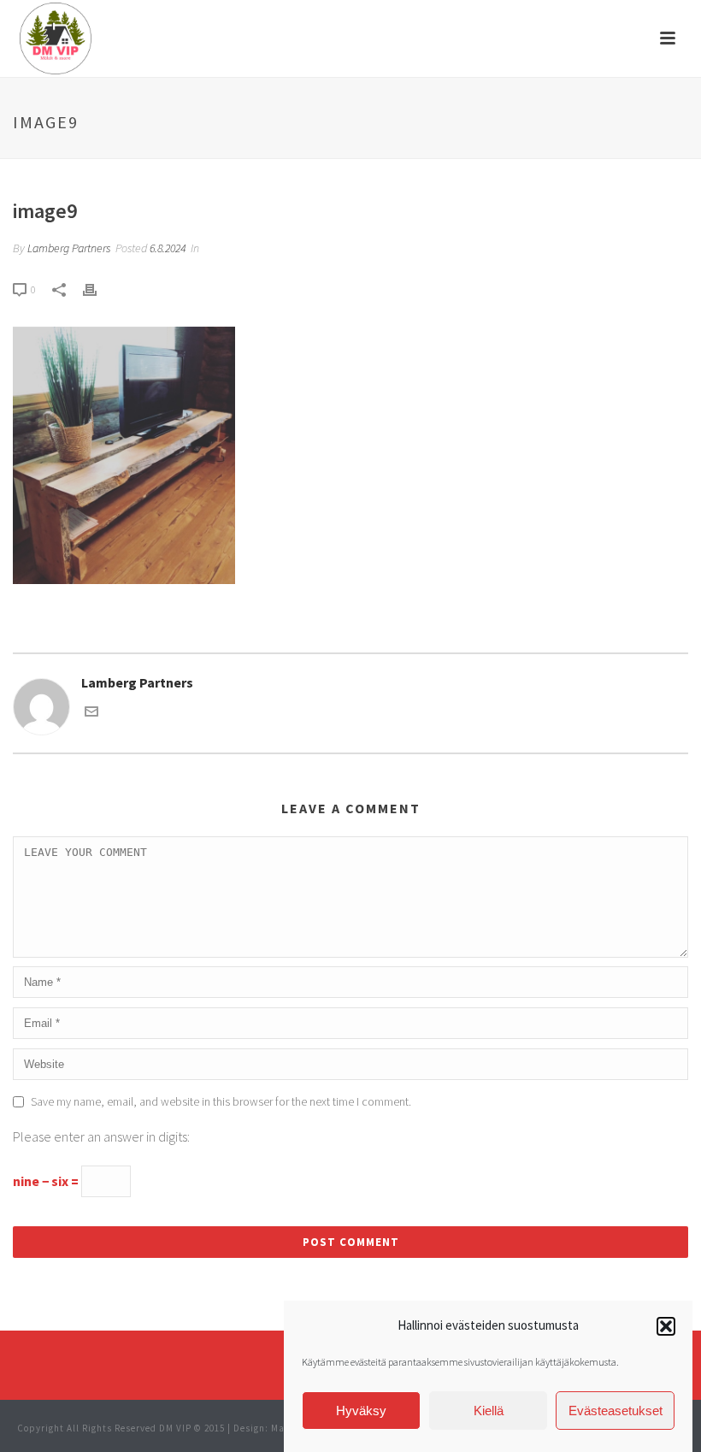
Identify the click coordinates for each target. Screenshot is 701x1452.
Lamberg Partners (68, 248)
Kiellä (489, 1410)
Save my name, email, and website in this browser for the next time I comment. (221, 1101)
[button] (665, 1326)
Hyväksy (361, 1410)
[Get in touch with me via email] (91, 713)
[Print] (98, 288)
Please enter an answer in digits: (101, 1136)
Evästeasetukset (615, 1410)
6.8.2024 (168, 248)
